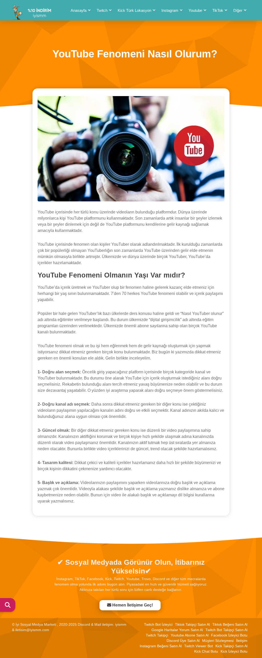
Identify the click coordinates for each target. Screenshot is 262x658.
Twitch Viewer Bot (198, 646)
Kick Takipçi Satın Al (231, 646)
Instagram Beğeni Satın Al (161, 646)
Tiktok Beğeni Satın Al (229, 624)
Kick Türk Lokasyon (134, 10)
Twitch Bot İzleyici (158, 624)
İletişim (241, 641)
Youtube (195, 10)
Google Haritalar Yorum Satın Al (177, 630)
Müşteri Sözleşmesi (218, 641)
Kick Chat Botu (206, 651)
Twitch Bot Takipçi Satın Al (226, 630)
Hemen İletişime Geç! (134, 605)
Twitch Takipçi (157, 635)
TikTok (217, 10)
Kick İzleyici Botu (234, 651)
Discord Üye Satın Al (183, 641)
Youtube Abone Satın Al (190, 635)
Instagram (169, 10)
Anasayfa (78, 10)
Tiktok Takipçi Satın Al (192, 624)
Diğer (237, 10)
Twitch (102, 10)
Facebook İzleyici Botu (229, 635)
